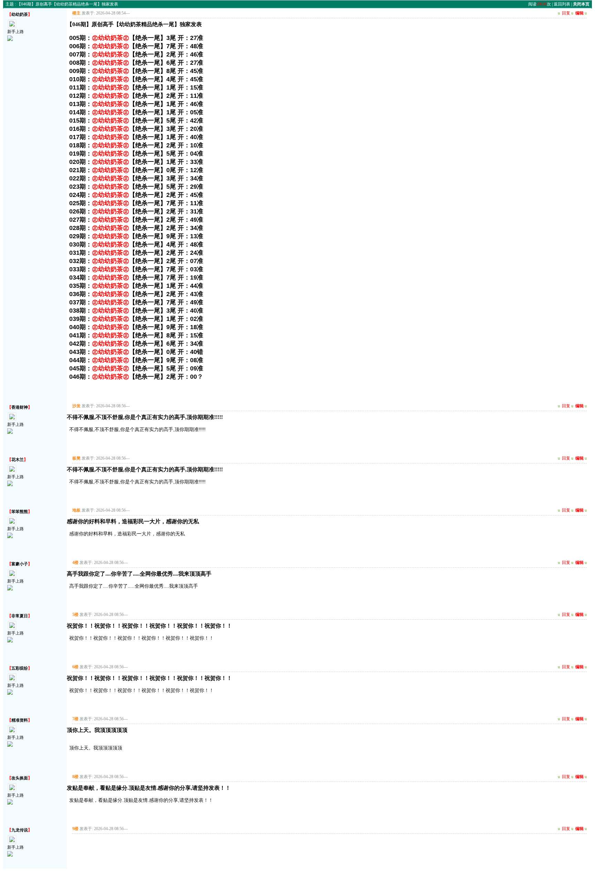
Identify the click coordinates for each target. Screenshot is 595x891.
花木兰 (17, 459)
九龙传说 (19, 830)
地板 (76, 510)
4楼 (75, 562)
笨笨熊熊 (19, 511)
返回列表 (562, 4)
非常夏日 (19, 616)
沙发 (76, 405)
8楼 (75, 776)
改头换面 (19, 778)
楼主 (76, 13)
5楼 (75, 614)
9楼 (75, 828)
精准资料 (19, 720)
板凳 (76, 458)
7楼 (75, 718)
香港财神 (19, 407)
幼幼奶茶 (19, 14)
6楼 (75, 666)
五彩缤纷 (19, 668)
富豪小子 (19, 564)
